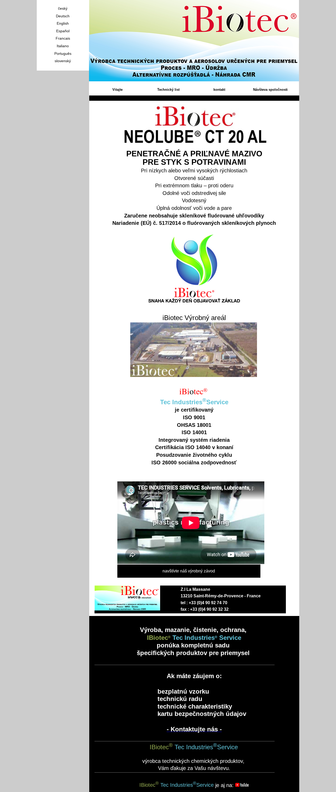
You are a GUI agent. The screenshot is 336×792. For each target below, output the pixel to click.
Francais (63, 38)
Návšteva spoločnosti (270, 90)
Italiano (63, 46)
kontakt (219, 90)
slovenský (63, 61)
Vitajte (117, 90)
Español (63, 31)
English (63, 23)
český (62, 8)
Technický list (168, 90)
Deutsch (63, 16)
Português (62, 53)
